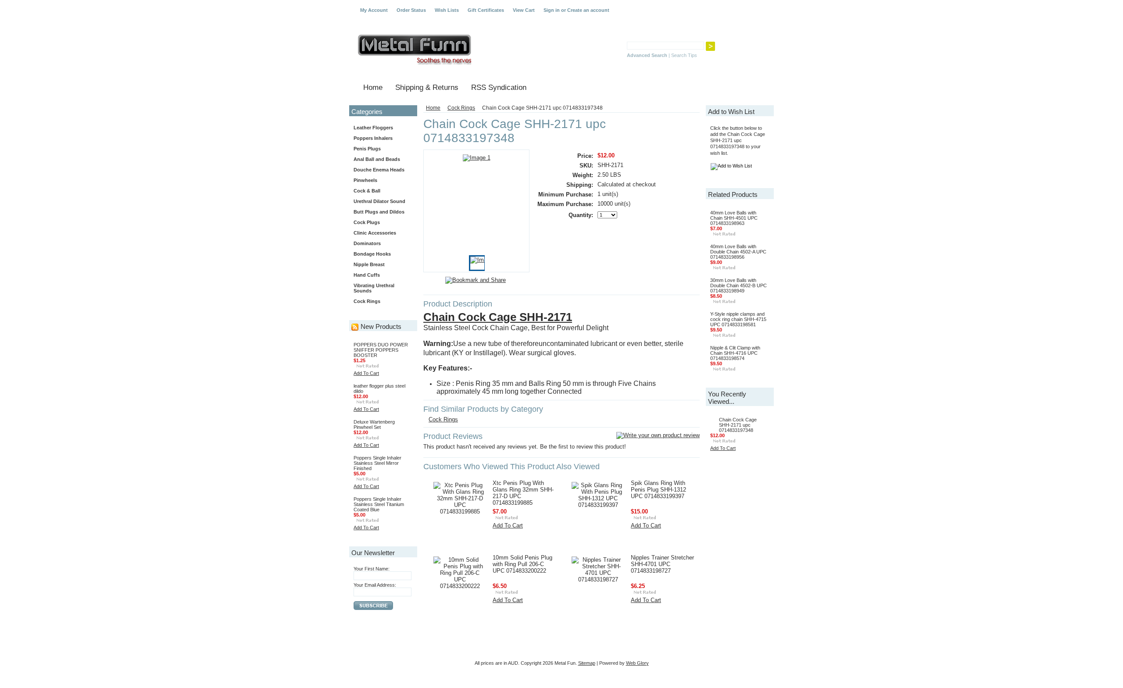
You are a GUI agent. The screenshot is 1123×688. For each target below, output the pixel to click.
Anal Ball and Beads (377, 159)
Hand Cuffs (367, 275)
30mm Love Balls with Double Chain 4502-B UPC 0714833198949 (738, 285)
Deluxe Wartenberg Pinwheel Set (374, 424)
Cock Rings (367, 301)
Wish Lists (447, 10)
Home (433, 108)
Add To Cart (366, 373)
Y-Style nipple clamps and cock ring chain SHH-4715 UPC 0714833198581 (738, 319)
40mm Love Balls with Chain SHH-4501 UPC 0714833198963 (734, 218)
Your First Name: (372, 568)
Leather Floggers (373, 127)
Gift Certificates (486, 10)
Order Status (411, 10)
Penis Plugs (367, 148)
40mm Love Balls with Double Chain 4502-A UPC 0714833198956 (738, 252)
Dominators (367, 243)
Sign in (552, 10)
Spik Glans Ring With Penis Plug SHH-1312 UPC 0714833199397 (658, 489)
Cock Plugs (367, 222)
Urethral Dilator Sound (379, 201)
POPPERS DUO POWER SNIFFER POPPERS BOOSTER (381, 350)
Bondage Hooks (372, 254)
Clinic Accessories (375, 232)
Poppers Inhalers (373, 138)
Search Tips (684, 55)
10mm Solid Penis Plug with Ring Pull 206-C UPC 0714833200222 (522, 564)
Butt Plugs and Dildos (379, 211)
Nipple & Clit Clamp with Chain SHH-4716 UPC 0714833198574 (735, 353)
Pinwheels (365, 180)
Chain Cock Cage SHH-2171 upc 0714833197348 (738, 425)
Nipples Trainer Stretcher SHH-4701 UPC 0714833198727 (662, 564)
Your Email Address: (375, 585)
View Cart (524, 10)
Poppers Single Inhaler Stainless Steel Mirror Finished (377, 463)
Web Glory (637, 663)
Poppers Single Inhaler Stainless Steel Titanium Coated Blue (379, 504)
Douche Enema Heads (379, 169)
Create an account (588, 10)
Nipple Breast (369, 264)
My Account (374, 10)
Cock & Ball (367, 190)
